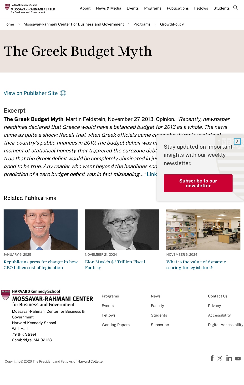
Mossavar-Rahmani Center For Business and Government (74, 24)
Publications (178, 8)
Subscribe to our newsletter (198, 183)
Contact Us (218, 296)
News (156, 296)
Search (235, 8)
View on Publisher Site (31, 93)
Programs (152, 8)
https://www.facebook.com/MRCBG (212, 358)
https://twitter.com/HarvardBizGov (220, 359)
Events (133, 8)
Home (9, 24)
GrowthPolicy (172, 24)
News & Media (108, 8)
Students (222, 8)
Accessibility (219, 315)
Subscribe (160, 325)
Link (152, 174)
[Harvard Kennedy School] (31, 8)
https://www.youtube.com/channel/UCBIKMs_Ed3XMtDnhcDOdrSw (238, 358)
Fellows (201, 8)
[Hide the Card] (237, 141)
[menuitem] (85, 10)
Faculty (157, 305)
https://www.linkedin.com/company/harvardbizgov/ (229, 358)
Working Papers (116, 325)
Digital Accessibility (226, 325)
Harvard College (90, 361)
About (85, 8)
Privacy (214, 305)
